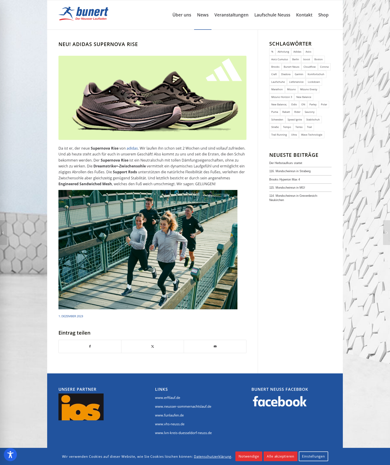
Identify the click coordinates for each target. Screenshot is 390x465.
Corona (324, 66)
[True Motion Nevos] (386, 232)
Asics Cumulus (279, 59)
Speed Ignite (295, 119)
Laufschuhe (278, 81)
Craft (274, 74)
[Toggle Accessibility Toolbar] (10, 455)
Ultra (294, 134)
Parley (313, 104)
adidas (132, 148)
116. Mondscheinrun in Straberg (290, 171)
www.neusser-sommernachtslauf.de (183, 406)
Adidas (297, 51)
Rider (297, 111)
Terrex (299, 127)
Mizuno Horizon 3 (281, 97)
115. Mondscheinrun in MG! (287, 187)
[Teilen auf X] (152, 346)
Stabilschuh (313, 119)
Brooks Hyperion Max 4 (284, 179)
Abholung (283, 51)
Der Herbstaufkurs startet (285, 163)
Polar (324, 104)
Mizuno (291, 89)
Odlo (294, 104)
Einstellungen (313, 456)
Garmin (299, 74)
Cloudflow (310, 66)
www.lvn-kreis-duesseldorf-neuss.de (183, 432)
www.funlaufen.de (169, 415)
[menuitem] (181, 15)
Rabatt (286, 111)
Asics (308, 51)
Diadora (285, 74)
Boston (318, 59)
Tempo (287, 127)
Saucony (310, 111)
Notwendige (249, 456)
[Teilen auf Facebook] (90, 346)
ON (303, 104)
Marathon (277, 89)
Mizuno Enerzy (308, 89)
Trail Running (279, 134)
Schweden (277, 119)
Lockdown (314, 81)
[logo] (84, 15)
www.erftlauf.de (167, 397)
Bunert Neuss (291, 66)
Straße (275, 127)
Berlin (295, 59)
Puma (274, 111)
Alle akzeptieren (280, 456)
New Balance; (279, 104)
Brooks (275, 66)
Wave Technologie (311, 134)
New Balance (303, 97)
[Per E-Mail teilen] (215, 346)
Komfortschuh (316, 74)
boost (306, 59)
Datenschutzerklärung (212, 456)
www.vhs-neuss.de (169, 424)
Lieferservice (296, 81)
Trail (309, 127)
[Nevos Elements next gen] (3, 232)
